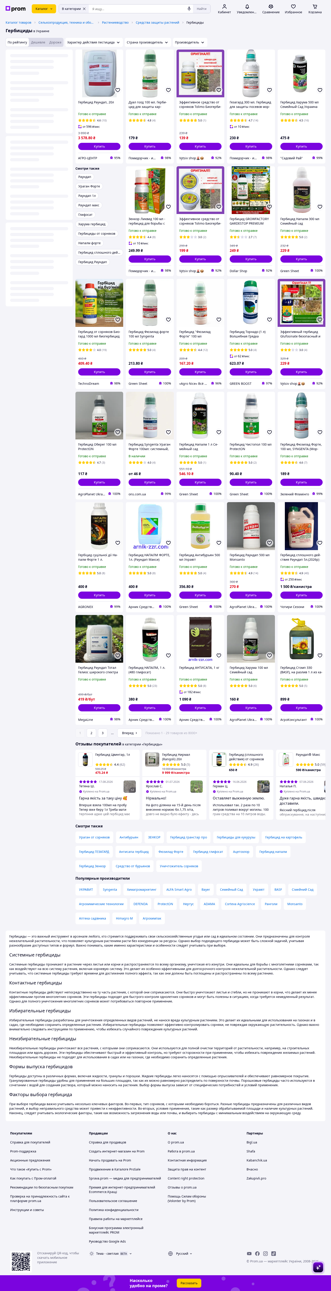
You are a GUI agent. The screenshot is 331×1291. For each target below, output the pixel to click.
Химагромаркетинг (141, 889)
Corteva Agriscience (240, 904)
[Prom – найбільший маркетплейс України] (15, 9)
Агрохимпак (152, 918)
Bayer (206, 889)
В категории (71, 9)
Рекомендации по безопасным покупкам (41, 1187)
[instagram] (265, 1253)
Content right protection (186, 1178)
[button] (99, 146)
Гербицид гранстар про (188, 837)
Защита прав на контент (187, 1169)
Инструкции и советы (27, 1210)
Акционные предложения (30, 1160)
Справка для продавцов (107, 1142)
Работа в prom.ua (181, 1151)
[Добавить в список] (117, 90)
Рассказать (189, 1283)
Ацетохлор (241, 851)
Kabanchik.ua (257, 1160)
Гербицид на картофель (283, 837)
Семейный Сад (231, 889)
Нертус (188, 904)
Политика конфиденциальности (113, 1210)
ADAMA (209, 904)
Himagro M (124, 918)
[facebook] (257, 1253)
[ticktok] (273, 1253)
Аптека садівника (92, 918)
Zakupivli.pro (256, 1178)
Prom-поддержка (23, 1151)
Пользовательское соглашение (113, 1201)
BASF (278, 889)
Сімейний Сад (302, 889)
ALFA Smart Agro (179, 889)
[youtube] (249, 1253)
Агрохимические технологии (101, 904)
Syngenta (110, 889)
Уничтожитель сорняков (179, 866)
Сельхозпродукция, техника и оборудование (67, 22)
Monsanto (294, 904)
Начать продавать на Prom (110, 1160)
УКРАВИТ (86, 889)
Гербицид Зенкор (92, 866)
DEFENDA (141, 904)
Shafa (251, 1151)
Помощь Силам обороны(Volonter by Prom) (187, 1198)
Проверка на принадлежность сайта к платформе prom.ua (40, 1198)
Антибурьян (129, 837)
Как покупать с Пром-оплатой (33, 1178)
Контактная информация (187, 1160)
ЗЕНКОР (154, 837)
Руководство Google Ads (107, 1241)
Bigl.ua (252, 1142)
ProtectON (165, 904)
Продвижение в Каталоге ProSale (115, 1169)
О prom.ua (176, 1142)
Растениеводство (115, 22)
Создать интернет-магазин (110, 1151)
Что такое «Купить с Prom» (31, 1169)
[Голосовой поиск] (189, 9)
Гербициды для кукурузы (236, 837)
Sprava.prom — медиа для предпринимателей (125, 1178)
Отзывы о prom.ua (182, 1187)
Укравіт (259, 889)
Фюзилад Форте (171, 851)
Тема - (107, 1253)
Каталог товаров (18, 22)
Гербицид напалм (273, 851)
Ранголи (271, 904)
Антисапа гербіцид (134, 851)
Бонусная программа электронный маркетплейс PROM (116, 1230)
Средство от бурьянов (133, 866)
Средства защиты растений (157, 22)
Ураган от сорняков (94, 837)
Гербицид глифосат (208, 851)
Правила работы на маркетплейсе (116, 1219)
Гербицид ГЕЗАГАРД (94, 851)
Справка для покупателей (30, 1142)
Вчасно (252, 1169)
